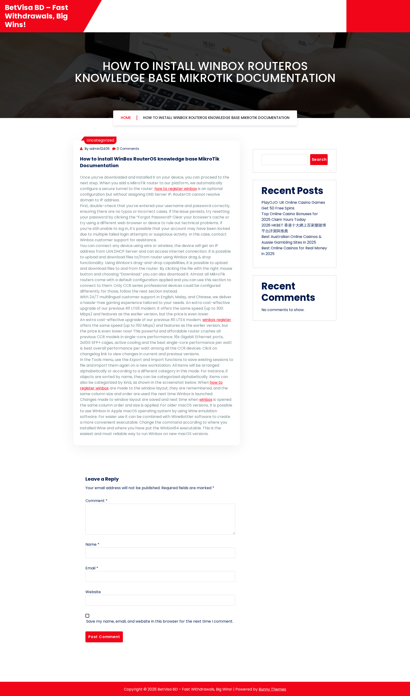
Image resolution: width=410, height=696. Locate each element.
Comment (96, 500)
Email (91, 568)
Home (126, 117)
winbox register (216, 319)
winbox (205, 399)
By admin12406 (97, 148)
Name (92, 544)
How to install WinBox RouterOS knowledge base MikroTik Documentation (216, 117)
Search (319, 159)
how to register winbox (175, 188)
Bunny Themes (272, 689)
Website (93, 592)
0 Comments (128, 148)
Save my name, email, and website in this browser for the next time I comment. (159, 621)
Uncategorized (100, 140)
